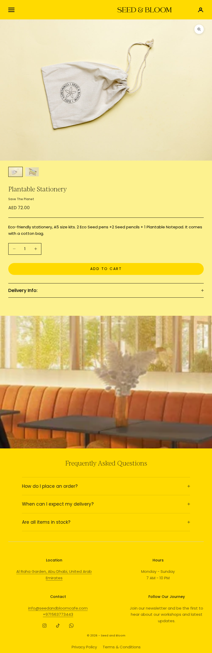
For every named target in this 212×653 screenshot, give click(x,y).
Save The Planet (21, 199)
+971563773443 (58, 614)
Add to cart (106, 268)
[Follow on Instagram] (44, 625)
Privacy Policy (84, 647)
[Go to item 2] (32, 172)
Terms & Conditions (122, 647)
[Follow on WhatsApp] (71, 625)
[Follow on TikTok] (57, 625)
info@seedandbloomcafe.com (58, 608)
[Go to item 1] (15, 172)
